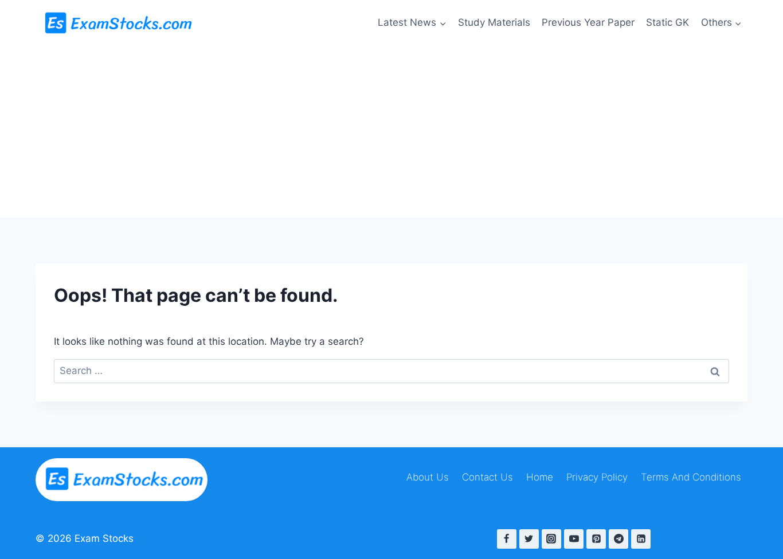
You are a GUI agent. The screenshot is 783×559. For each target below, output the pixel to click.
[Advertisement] (391, 132)
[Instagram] (551, 539)
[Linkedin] (641, 539)
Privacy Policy (597, 477)
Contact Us (487, 477)
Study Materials (494, 22)
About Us (427, 477)
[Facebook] (506, 539)
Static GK (667, 22)
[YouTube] (574, 539)
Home (539, 477)
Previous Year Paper (588, 22)
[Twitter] (529, 539)
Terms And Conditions (691, 477)
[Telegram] (618, 539)
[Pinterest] (596, 539)
